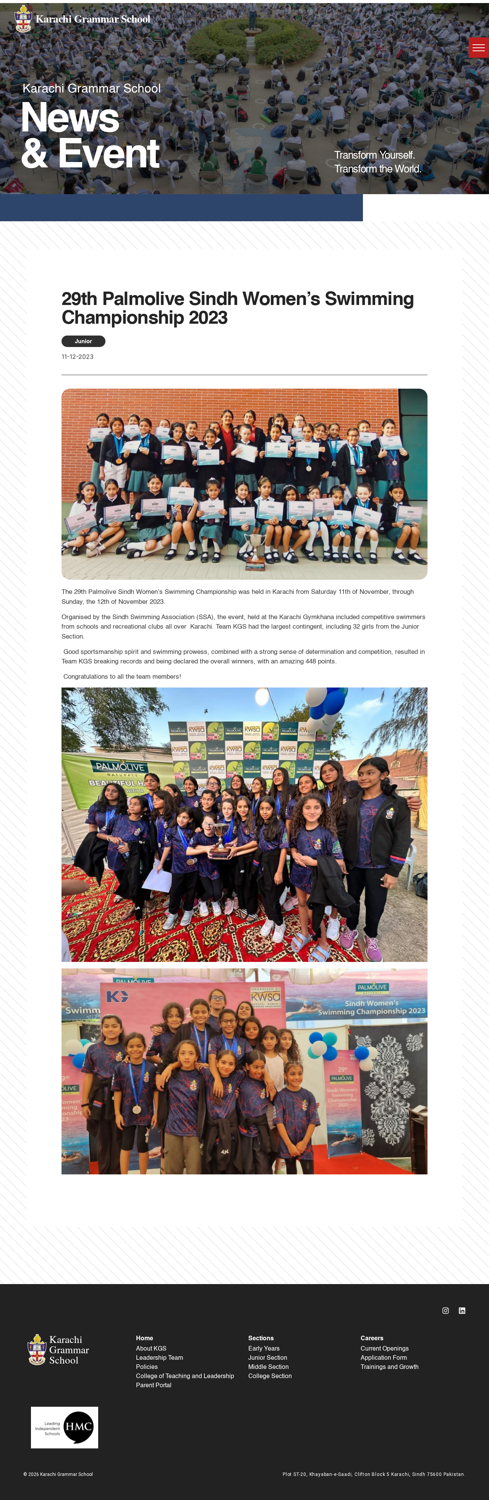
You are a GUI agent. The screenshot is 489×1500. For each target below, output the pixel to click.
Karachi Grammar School (93, 18)
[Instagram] (446, 1311)
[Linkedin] (462, 1311)
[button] (479, 47)
